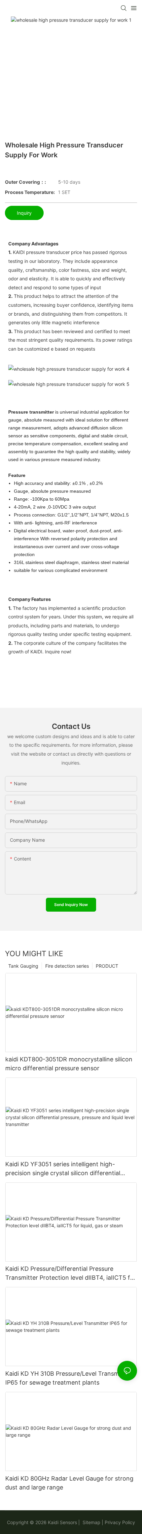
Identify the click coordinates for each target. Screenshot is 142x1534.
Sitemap (90, 1522)
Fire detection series (67, 966)
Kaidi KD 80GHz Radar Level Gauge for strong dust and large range (69, 1483)
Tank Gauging (23, 966)
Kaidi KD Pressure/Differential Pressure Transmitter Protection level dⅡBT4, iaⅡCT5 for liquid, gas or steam (70, 1273)
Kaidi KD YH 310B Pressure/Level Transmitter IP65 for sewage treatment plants (68, 1378)
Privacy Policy (120, 1522)
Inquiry (24, 213)
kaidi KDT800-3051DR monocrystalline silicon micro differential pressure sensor (68, 1064)
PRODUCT (107, 966)
